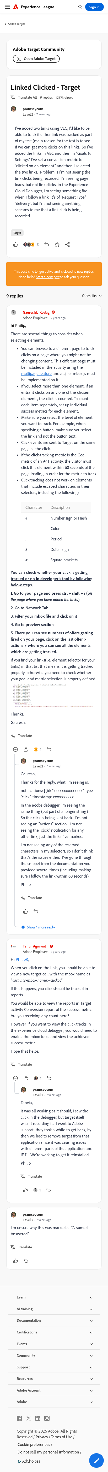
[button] (27, 97)
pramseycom (33, 108)
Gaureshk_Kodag (36, 312)
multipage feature (36, 373)
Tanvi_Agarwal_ (35, 946)
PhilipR (22, 959)
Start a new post (48, 277)
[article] (54, 531)
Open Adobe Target (40, 58)
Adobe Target (16, 24)
